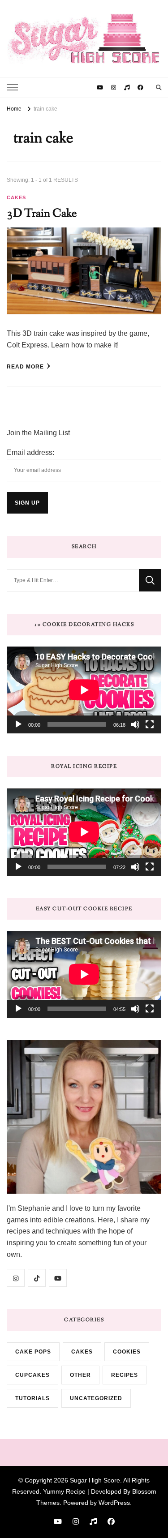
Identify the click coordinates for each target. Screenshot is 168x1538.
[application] (84, 690)
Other (80, 1375)
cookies (127, 1352)
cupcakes (32, 1375)
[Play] (18, 724)
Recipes (124, 1375)
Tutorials (32, 1398)
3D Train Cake (42, 213)
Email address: (30, 452)
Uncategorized (96, 1398)
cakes (16, 197)
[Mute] (135, 724)
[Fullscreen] (149, 724)
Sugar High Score (95, 1480)
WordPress (114, 1502)
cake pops (33, 1352)
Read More (25, 367)
